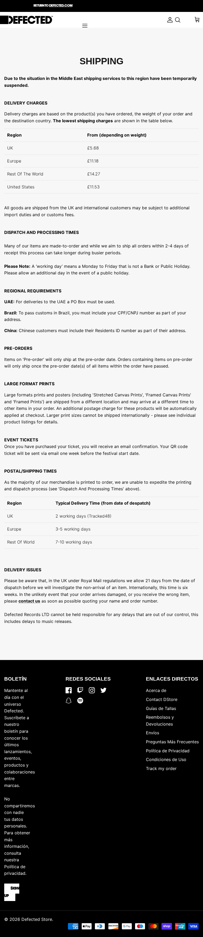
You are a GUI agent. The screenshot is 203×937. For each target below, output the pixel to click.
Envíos (152, 732)
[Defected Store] (26, 20)
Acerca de (156, 690)
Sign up (11, 892)
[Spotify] (80, 701)
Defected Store (36, 919)
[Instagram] (92, 690)
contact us (29, 601)
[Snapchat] (69, 701)
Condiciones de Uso (166, 759)
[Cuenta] (168, 20)
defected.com (60, 5)
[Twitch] (80, 690)
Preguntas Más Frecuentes (172, 741)
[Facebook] (69, 690)
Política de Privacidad (168, 750)
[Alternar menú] (85, 25)
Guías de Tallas (161, 708)
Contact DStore (161, 699)
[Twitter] (103, 690)
